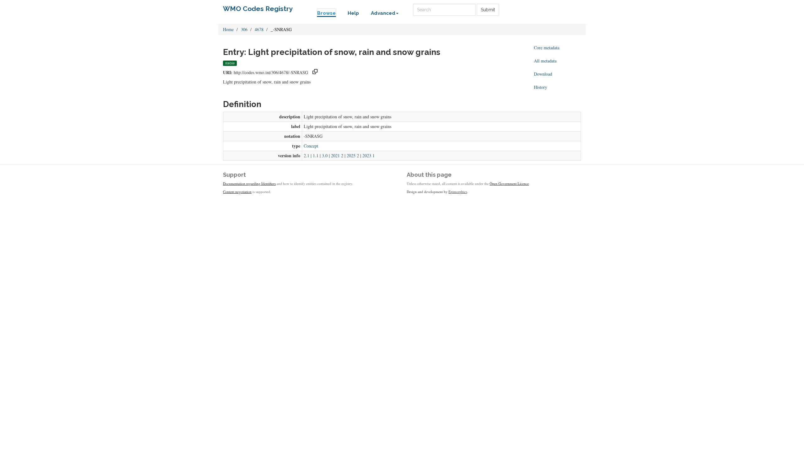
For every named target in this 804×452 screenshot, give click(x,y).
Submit (488, 9)
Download (543, 74)
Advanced (383, 13)
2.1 (306, 156)
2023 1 (368, 156)
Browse (326, 13)
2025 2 (353, 156)
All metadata (545, 61)
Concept (311, 146)
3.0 (325, 156)
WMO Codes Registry (258, 9)
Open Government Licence (509, 183)
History (540, 87)
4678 (259, 29)
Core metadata (546, 48)
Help (353, 13)
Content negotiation (237, 191)
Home (228, 29)
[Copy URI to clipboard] (315, 72)
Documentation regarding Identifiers (249, 183)
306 (244, 29)
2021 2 (337, 156)
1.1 (315, 156)
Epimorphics (457, 191)
